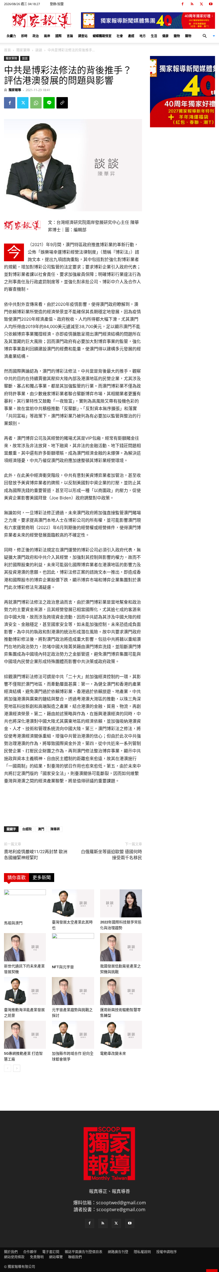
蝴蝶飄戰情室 (102, 36)
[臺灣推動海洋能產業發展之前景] (25, 991)
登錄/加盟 (57, 4)
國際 (58, 36)
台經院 (27, 829)
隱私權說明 (142, 1251)
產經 (131, 36)
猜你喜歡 (16, 877)
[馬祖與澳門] (25, 903)
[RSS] (192, 4)
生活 (154, 36)
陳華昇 (55, 829)
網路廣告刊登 (118, 1251)
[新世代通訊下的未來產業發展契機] (25, 947)
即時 (24, 36)
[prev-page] (7, 1068)
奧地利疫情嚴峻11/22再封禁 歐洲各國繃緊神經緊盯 (35, 854)
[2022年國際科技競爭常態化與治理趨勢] (121, 903)
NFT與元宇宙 (63, 967)
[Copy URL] (62, 102)
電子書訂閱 (50, 1251)
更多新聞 (42, 877)
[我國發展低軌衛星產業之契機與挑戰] (121, 947)
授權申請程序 (166, 1251)
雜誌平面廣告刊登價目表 (83, 1251)
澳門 (41, 829)
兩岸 (47, 36)
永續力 (11, 36)
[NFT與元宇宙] (73, 947)
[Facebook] (182, 4)
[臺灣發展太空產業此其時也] (73, 903)
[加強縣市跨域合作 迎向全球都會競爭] (73, 1035)
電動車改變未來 (113, 1053)
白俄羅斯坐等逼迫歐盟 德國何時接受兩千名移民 (111, 854)
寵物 (177, 36)
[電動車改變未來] (121, 1035)
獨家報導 (15, 90)
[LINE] (49, 102)
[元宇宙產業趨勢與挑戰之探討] (73, 991)
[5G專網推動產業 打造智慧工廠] (25, 1035)
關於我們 (11, 1251)
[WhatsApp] (36, 102)
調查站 (83, 36)
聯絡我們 (75, 1257)
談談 (38, 50)
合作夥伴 (30, 1251)
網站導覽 (56, 1257)
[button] (206, 36)
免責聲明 (37, 1257)
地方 (142, 36)
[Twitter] (201, 4)
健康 (165, 36)
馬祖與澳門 (13, 923)
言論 (70, 36)
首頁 (7, 50)
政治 (36, 36)
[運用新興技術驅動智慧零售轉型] (121, 991)
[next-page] (16, 1068)
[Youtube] (210, 4)
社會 (120, 36)
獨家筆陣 (23, 50)
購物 (188, 36)
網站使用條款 (14, 1257)
